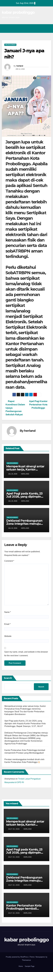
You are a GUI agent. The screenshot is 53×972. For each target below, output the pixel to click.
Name (7, 612)
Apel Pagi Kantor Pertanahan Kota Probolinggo (38, 404)
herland (19, 66)
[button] (38, 28)
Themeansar (26, 960)
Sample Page (29, 966)
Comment (9, 561)
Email (7, 624)
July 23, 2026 (14, 829)
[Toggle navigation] (48, 28)
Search (8, 678)
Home (21, 966)
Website (7, 636)
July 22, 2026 (14, 885)
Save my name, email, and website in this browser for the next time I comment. (26, 654)
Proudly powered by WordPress (17, 957)
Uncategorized (10, 44)
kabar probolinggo (18, 12)
